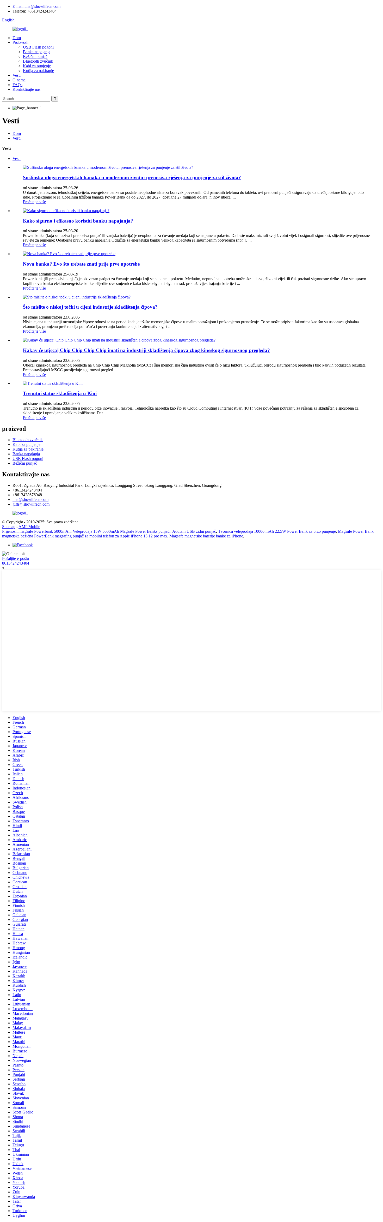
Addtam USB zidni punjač (194, 531)
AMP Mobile (29, 526)
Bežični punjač (35, 56)
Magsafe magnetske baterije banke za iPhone (206, 536)
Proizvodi (20, 42)
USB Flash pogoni (38, 47)
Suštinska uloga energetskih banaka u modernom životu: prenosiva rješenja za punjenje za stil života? (132, 177)
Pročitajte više (34, 202)
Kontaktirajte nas (26, 89)
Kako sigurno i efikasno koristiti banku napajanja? (78, 221)
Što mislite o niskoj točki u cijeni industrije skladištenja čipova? (90, 307)
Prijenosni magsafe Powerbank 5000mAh (36, 531)
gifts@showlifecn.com (31, 504)
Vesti (17, 75)
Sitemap (8, 526)
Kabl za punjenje (37, 66)
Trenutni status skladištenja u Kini (60, 393)
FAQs (17, 84)
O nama (19, 80)
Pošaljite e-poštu (15, 558)
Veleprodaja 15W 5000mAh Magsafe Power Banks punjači (121, 531)
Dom (17, 37)
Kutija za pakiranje (38, 70)
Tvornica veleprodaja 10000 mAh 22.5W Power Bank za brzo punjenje (277, 531)
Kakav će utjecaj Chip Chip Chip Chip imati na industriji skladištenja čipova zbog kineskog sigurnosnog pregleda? (146, 350)
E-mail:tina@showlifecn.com (36, 6)
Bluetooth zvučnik (38, 61)
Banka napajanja (36, 52)
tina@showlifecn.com (30, 499)
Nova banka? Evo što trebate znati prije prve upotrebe (81, 264)
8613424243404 (15, 563)
